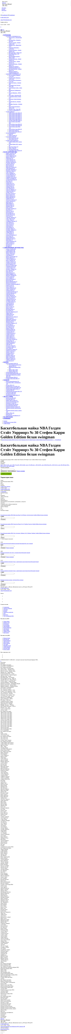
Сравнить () (22, 1026)
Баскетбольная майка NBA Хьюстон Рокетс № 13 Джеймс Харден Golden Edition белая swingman (23, 524)
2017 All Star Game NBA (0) (15, 125)
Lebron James (6, 621)
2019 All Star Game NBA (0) (15, 129)
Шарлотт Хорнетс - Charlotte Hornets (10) (14, 72)
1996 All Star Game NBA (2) (15, 118)
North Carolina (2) (13, 135)
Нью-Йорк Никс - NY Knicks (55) (14, 54)
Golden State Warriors (5, 486)
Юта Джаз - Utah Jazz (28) (15, 95)
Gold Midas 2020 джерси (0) (15, 150)
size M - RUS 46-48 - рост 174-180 (24, 465)
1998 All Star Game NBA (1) (15, 119)
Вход (8, 1029)
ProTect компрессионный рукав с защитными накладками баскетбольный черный (20, 570)
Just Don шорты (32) (13, 149)
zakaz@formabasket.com (6, 19)
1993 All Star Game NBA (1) (15, 116)
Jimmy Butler (6, 630)
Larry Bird (5, 644)
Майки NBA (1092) (13, 369)
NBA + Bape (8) (12, 148)
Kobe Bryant (6, 639)
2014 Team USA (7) (13, 139)
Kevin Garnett (6, 649)
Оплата (3, 9)
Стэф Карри (3, 491)
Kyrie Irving (6, 624)
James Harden (6, 626)
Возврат (5, 611)
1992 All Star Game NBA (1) (15, 115)
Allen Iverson (6, 642)
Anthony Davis (6, 631)
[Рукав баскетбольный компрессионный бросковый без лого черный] (35, 540)
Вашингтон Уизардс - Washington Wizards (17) (14, 67)
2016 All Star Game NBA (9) (15, 124)
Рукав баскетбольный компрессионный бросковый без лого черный (17, 543)
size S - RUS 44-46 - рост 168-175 (8, 465)
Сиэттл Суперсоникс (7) (14, 110)
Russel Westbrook (7, 627)
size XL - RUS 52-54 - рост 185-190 (56, 465)
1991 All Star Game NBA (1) (15, 114)
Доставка (4, 7)
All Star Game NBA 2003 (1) (15, 120)
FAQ (4, 613)
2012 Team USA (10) (13, 138)
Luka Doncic (6, 629)
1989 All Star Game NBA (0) (15, 113)
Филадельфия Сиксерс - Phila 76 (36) (14, 57)
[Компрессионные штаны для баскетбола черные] (35, 576)
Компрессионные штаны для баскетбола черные (12, 580)
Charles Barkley (6, 647)
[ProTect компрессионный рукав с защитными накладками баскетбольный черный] (35, 567)
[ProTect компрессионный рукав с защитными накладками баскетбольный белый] (35, 558)
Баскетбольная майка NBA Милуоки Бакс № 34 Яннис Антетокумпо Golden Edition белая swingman (24, 515)
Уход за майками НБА (8, 616)
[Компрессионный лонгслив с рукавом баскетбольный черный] (35, 549)
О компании (6, 607)
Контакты (4, 10)
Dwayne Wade (6, 648)
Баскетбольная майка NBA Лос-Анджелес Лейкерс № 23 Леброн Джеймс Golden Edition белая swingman (25, 533)
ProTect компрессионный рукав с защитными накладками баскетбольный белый (20, 561)
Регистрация (4, 1029)
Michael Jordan (6, 638)
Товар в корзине (21, 471)
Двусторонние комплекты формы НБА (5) (15, 365)
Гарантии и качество (8, 612)
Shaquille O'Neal (7, 645)
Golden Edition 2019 (5, 489)
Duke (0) (11, 134)
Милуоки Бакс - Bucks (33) (15, 52)
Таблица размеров (7, 608)
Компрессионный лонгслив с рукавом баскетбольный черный (15, 552)
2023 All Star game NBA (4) (15, 131)
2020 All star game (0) (14, 130)
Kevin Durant (6, 625)
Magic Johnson (6, 643)
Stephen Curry (6, 622)
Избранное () (15, 1026)
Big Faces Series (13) (13, 146)
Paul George (6, 632)
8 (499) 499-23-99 (5, 17)
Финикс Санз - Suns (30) (14, 109)
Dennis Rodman (6, 640)
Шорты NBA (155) (13, 371)
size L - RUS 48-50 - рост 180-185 (40, 465)
